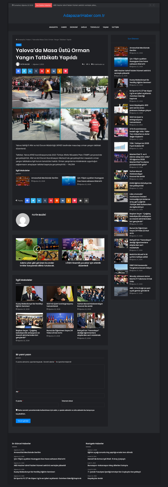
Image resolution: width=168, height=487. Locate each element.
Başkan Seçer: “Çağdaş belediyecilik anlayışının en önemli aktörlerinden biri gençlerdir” (28, 334)
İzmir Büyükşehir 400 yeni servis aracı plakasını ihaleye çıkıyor (140, 108)
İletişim (115, 27)
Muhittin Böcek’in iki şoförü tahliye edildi (139, 255)
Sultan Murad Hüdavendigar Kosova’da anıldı (90, 305)
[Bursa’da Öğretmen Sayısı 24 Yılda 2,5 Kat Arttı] (60, 320)
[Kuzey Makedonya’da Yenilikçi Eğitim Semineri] (29, 293)
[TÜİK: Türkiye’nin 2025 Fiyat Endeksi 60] (121, 146)
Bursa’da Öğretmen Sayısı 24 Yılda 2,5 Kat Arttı (60, 331)
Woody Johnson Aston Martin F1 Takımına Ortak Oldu (141, 279)
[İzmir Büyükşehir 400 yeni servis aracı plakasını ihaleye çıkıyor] (121, 108)
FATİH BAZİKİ (25, 64)
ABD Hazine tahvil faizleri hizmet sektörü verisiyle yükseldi (75, 5)
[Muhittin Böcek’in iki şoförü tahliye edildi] (121, 257)
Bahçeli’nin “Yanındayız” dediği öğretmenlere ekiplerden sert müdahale (89, 332)
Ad (17, 392)
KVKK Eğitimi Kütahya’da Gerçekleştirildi (141, 184)
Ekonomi (74, 27)
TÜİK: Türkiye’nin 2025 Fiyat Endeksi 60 (139, 144)
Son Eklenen (133, 38)
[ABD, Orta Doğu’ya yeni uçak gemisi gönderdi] (121, 291)
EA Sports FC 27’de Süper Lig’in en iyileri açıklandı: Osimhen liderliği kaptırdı (141, 95)
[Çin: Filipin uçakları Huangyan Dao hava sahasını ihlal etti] (69, 181)
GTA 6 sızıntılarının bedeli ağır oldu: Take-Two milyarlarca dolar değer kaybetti (140, 133)
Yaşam (105, 27)
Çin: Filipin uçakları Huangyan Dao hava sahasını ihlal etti (139, 61)
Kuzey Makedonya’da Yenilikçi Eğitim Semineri (29, 305)
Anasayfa (53, 27)
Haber (64, 27)
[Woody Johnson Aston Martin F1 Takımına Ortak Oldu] (121, 279)
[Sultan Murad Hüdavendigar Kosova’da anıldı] (90, 293)
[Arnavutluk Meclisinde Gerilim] (23, 181)
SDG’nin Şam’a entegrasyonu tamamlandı (60, 305)
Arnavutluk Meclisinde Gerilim (44, 178)
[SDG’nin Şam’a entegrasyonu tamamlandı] (60, 293)
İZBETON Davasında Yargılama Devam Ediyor (141, 266)
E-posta (19, 401)
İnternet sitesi (67, 401)
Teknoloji (94, 27)
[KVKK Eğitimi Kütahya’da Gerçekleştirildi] (121, 186)
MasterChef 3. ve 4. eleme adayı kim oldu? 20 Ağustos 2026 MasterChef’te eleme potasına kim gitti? (140, 159)
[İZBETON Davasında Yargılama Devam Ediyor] (121, 268)
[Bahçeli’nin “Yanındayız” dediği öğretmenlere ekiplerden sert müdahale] (90, 320)
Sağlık (84, 27)
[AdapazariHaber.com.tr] (84, 15)
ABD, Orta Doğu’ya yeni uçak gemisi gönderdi (140, 289)
